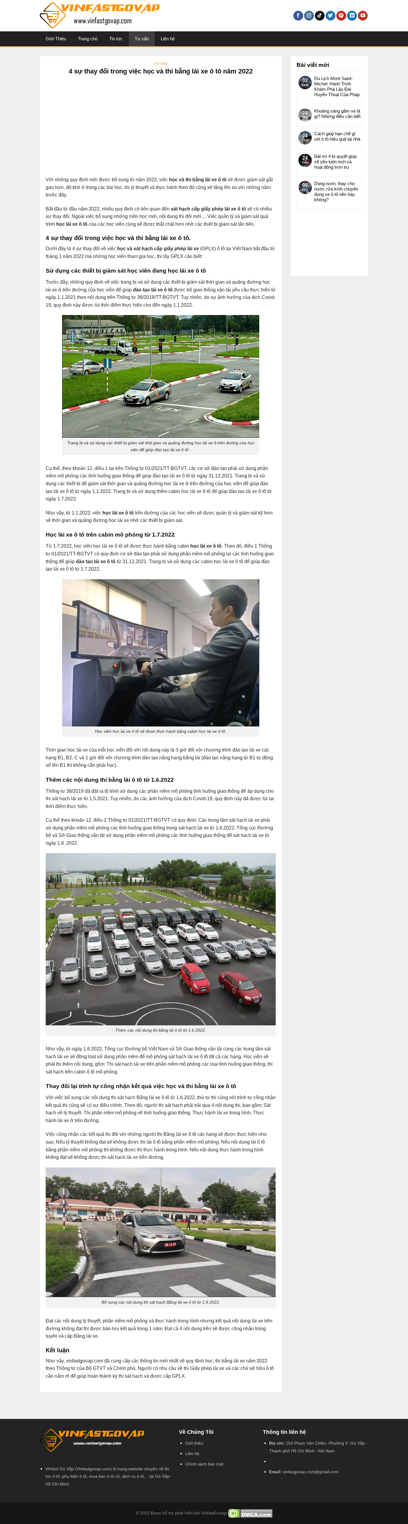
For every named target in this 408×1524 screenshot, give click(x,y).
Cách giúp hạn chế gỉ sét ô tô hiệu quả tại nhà (337, 136)
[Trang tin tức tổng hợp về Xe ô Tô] (144, 15)
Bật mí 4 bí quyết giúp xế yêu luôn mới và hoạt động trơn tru (335, 162)
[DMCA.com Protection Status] (250, 1513)
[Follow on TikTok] (320, 16)
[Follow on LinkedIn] (352, 16)
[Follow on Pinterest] (341, 16)
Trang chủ (87, 38)
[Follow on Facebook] (298, 16)
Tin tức (116, 38)
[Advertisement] (161, 131)
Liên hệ (168, 38)
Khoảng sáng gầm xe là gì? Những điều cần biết (337, 113)
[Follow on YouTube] (363, 16)
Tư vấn (142, 38)
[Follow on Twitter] (330, 16)
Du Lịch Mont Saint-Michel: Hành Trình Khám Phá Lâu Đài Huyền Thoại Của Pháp (337, 86)
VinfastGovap (214, 1513)
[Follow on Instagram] (309, 16)
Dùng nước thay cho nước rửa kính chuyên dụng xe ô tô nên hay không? (336, 191)
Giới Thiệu (56, 38)
